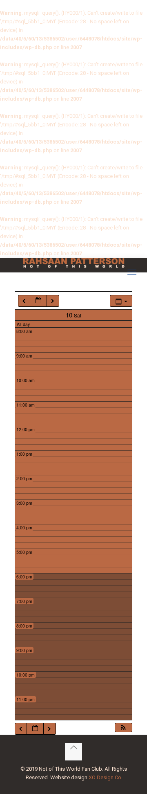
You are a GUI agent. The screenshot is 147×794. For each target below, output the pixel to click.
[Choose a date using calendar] (38, 301)
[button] (123, 727)
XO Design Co (105, 777)
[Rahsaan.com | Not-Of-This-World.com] (73, 263)
